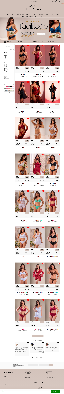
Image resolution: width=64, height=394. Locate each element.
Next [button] (59, 349)
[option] (32, 28)
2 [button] (33, 357)
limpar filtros (12, 49)
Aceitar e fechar (55, 391)
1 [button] (30, 38)
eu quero (51, 365)
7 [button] (40, 357)
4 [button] (36, 357)
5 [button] (37, 357)
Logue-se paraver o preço (27, 68)
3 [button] (33, 38)
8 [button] (41, 357)
